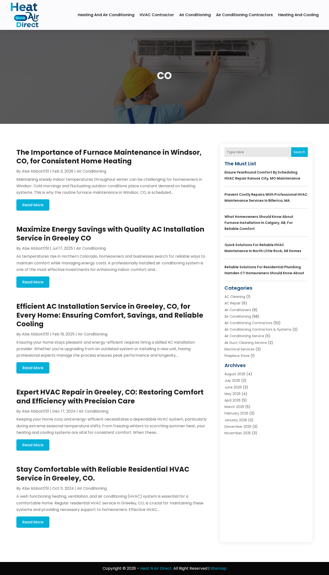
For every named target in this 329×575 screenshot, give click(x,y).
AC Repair (232, 303)
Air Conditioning (195, 15)
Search (299, 152)
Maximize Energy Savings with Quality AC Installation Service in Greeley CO (110, 234)
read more (32, 205)
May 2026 (232, 393)
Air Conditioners (237, 310)
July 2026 (232, 380)
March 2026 (234, 406)
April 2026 (232, 400)
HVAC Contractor (157, 15)
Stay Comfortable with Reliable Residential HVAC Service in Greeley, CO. (102, 474)
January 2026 (235, 420)
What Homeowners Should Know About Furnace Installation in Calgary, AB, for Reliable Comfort (258, 222)
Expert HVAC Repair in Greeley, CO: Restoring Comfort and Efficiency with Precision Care (110, 397)
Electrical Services (239, 349)
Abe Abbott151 (35, 171)
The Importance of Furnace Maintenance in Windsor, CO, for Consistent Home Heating (109, 157)
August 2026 (234, 374)
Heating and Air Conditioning (106, 15)
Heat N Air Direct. (156, 568)
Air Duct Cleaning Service (245, 342)
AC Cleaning (234, 296)
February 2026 (236, 413)
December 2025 (237, 426)
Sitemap (218, 568)
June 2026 (233, 387)
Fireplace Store (237, 355)
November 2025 (237, 433)
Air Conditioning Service (244, 336)
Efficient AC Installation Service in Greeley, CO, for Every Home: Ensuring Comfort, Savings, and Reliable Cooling (109, 315)
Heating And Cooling (298, 15)
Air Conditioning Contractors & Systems (257, 329)
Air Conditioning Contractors (244, 15)
